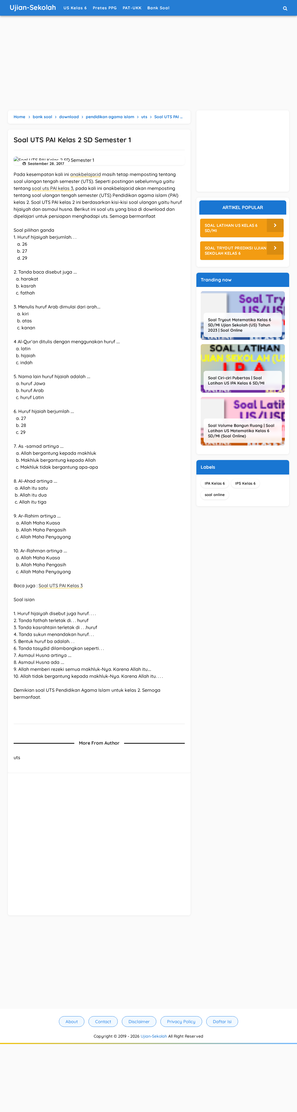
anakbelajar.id (85, 174)
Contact (103, 1021)
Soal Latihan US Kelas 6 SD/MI (231, 228)
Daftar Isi (222, 1021)
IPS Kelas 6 (245, 483)
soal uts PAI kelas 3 (52, 188)
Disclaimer (139, 1021)
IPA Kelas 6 (215, 483)
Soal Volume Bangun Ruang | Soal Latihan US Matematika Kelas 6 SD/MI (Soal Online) (241, 431)
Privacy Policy (181, 1021)
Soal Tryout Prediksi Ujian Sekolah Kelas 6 (235, 250)
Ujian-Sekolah (154, 1036)
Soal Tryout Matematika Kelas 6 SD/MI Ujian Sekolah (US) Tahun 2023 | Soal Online (239, 325)
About (72, 1021)
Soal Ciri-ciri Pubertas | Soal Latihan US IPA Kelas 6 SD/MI (236, 380)
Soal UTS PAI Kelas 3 (61, 585)
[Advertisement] (148, 64)
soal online (215, 494)
